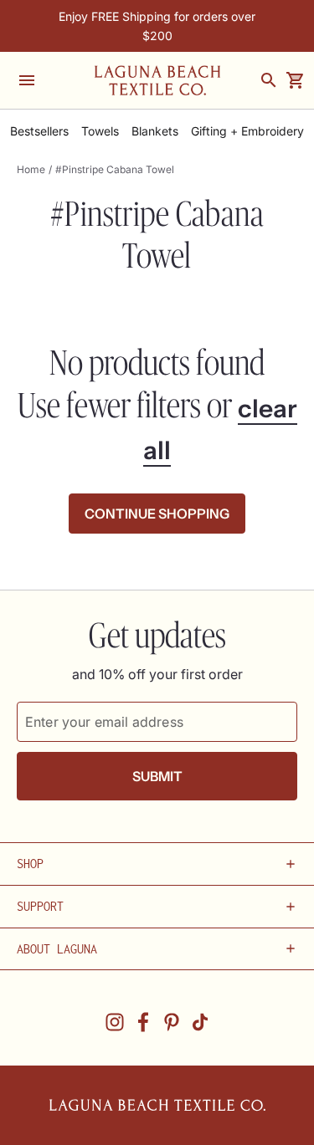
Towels (100, 131)
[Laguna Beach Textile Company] (157, 80)
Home (31, 169)
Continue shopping (157, 513)
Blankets (154, 131)
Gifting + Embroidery (247, 131)
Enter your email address (104, 721)
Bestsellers (39, 131)
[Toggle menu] (27, 80)
